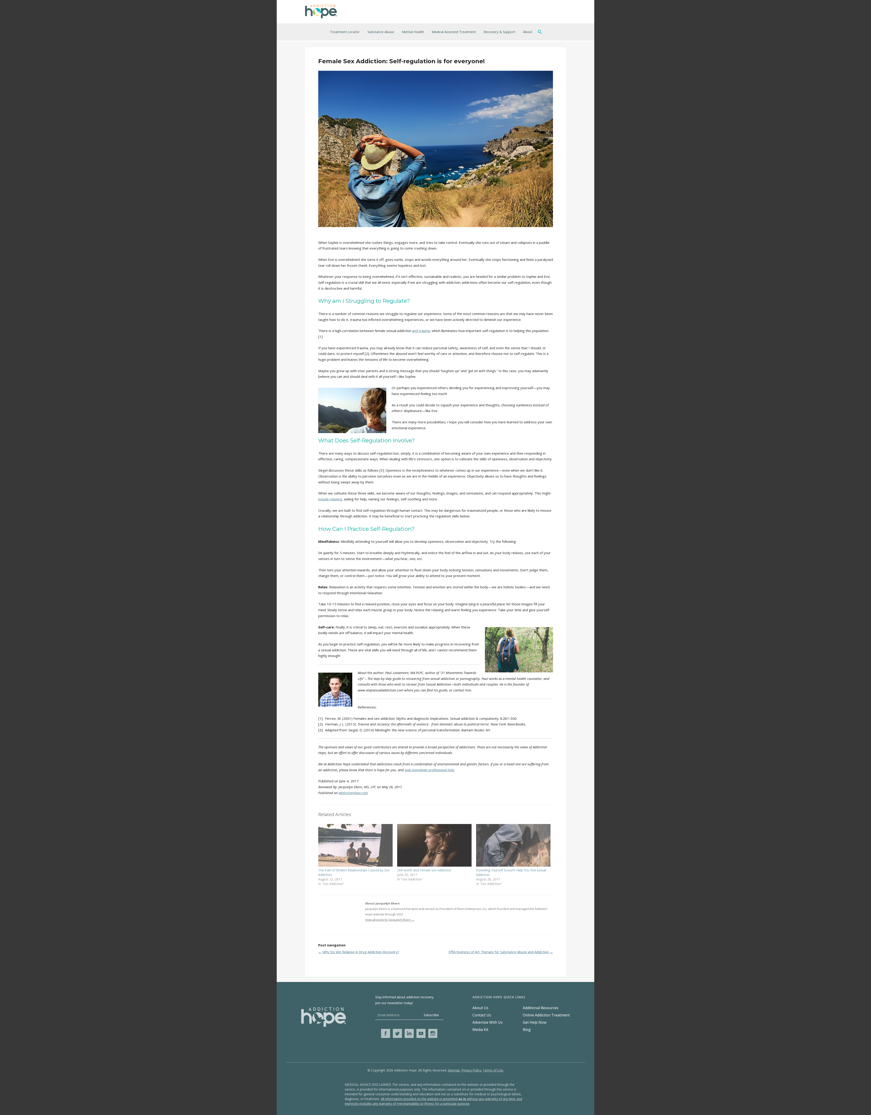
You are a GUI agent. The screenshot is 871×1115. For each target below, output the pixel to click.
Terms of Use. (493, 1070)
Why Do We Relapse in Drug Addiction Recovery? (358, 952)
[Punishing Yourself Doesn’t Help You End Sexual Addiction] (513, 845)
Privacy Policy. (471, 1070)
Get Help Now (534, 1022)
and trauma (421, 330)
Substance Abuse (380, 31)
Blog (527, 1029)
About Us (480, 1007)
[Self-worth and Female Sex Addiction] (434, 845)
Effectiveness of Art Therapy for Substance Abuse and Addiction (501, 952)
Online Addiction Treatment (546, 1015)
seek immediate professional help (429, 770)
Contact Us (481, 1015)
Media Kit (480, 1029)
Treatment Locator (345, 31)
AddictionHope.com (353, 792)
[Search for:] (541, 31)
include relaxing (330, 499)
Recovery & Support (499, 31)
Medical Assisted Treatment (454, 31)
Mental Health (413, 31)
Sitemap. (454, 1070)
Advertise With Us (487, 1022)
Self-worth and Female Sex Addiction (424, 870)
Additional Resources (540, 1007)
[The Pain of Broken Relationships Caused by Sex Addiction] (355, 845)
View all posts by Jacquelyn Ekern (389, 920)
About (527, 31)
